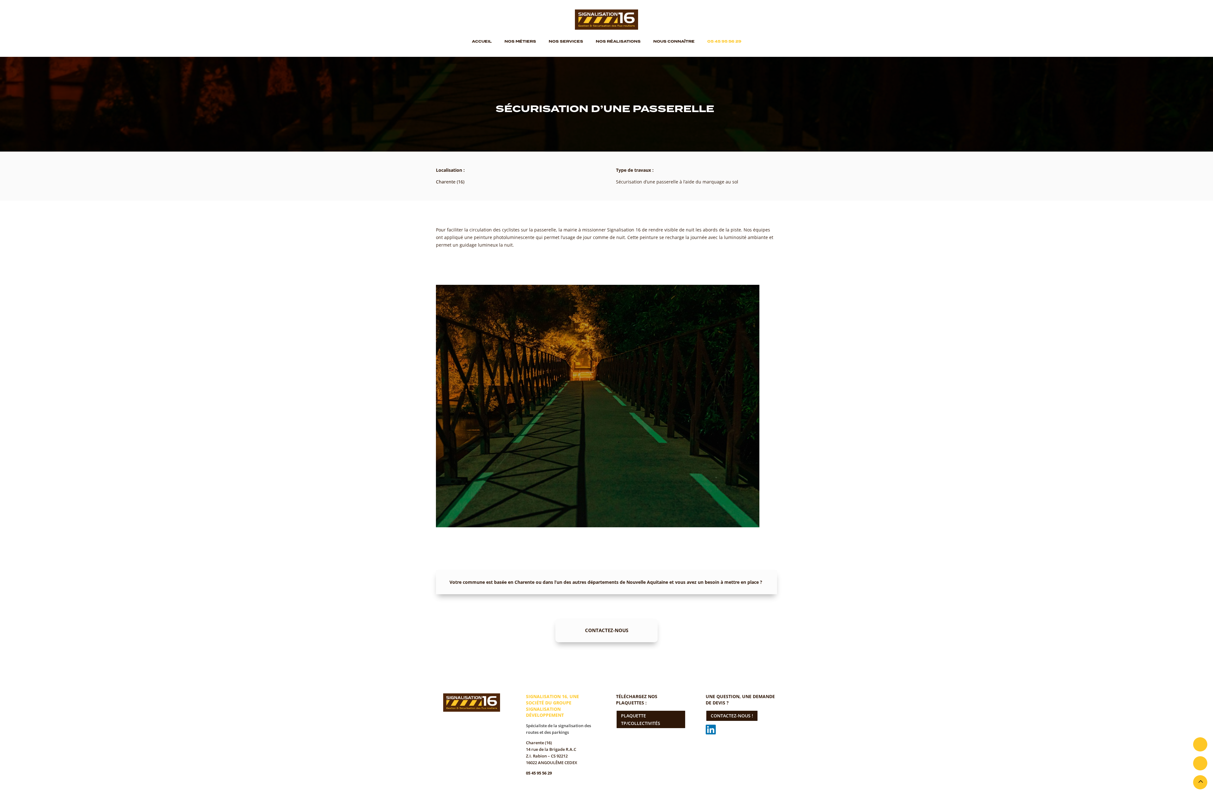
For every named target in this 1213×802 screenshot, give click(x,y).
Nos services (566, 41)
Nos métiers (520, 41)
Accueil (482, 41)
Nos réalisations (618, 41)
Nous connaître (674, 41)
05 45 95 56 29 (724, 41)
